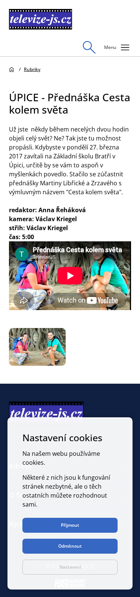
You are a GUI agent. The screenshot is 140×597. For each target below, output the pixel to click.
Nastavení (70, 567)
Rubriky (32, 69)
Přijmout (70, 525)
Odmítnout (70, 546)
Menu (117, 47)
